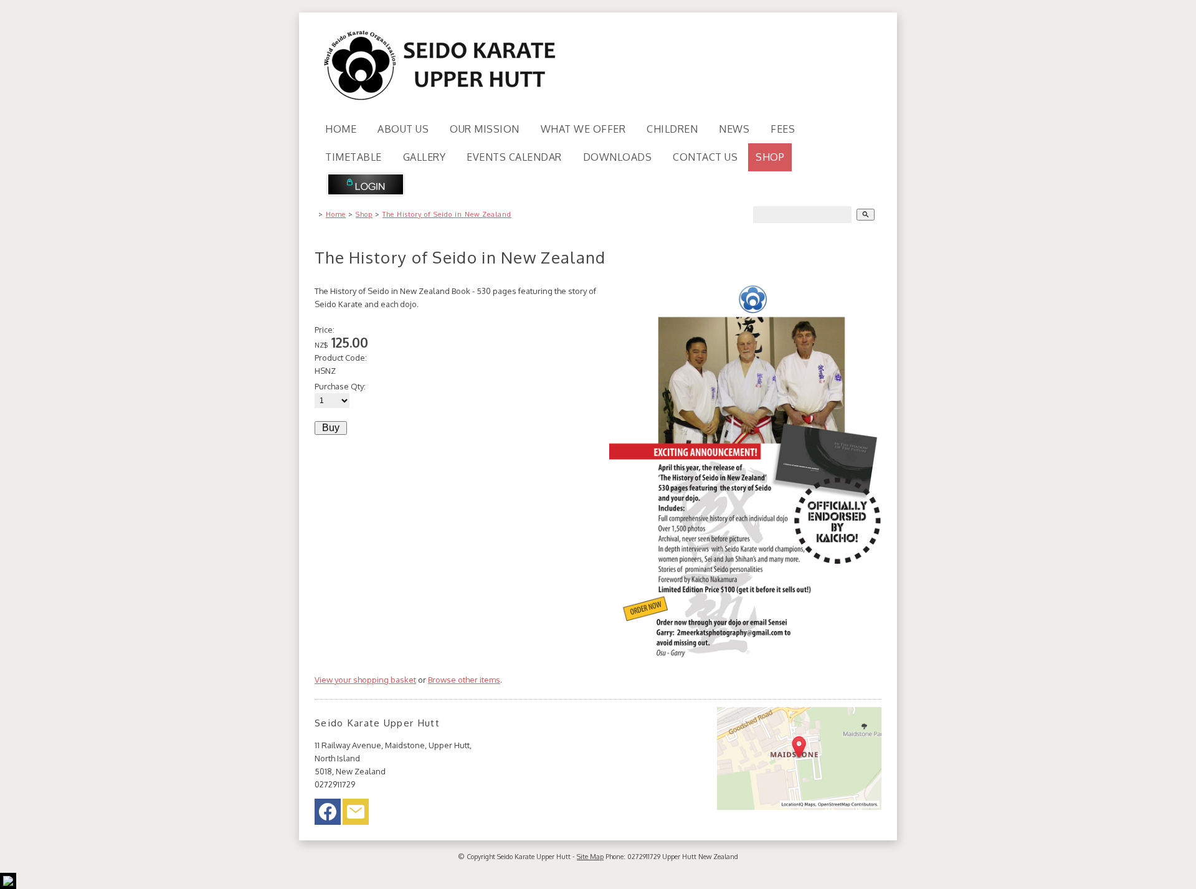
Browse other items (464, 680)
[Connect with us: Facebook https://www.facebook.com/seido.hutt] (328, 815)
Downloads (617, 157)
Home (340, 129)
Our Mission (485, 129)
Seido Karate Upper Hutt (534, 856)
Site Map (590, 856)
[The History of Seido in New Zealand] (745, 656)
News (734, 129)
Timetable (353, 157)
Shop (770, 157)
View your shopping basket (365, 680)
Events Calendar (514, 157)
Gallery (424, 157)
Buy (330, 427)
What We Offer (583, 129)
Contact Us (705, 157)
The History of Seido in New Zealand (446, 214)
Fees (783, 129)
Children (672, 129)
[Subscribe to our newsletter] (356, 815)
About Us (403, 129)
